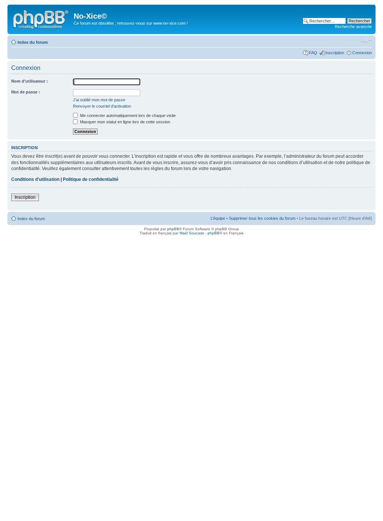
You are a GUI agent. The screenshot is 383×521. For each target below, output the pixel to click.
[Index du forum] (41, 18)
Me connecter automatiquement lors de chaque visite (127, 115)
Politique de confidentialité (91, 179)
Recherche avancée (353, 26)
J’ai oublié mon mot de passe (99, 100)
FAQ (313, 52)
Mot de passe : (25, 92)
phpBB (173, 229)
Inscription (334, 52)
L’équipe (218, 218)
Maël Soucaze (192, 233)
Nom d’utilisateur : (29, 81)
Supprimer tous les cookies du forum (262, 218)
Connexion (362, 52)
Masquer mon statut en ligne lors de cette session (124, 122)
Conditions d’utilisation (35, 179)
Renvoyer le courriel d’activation (102, 106)
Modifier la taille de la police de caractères (366, 40)
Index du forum (33, 42)
